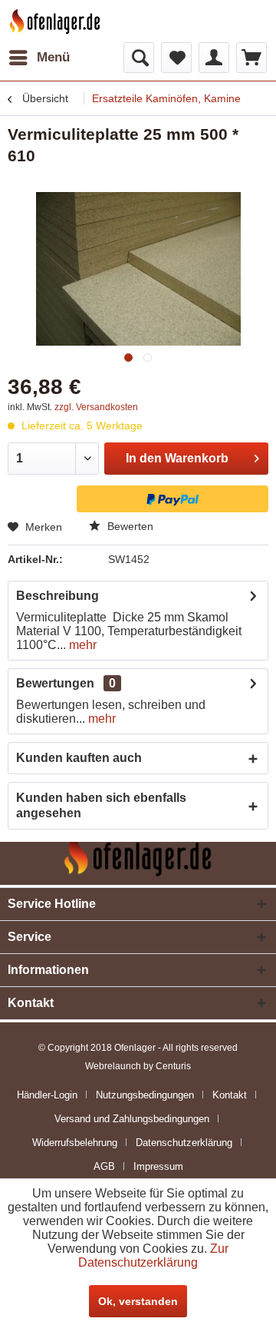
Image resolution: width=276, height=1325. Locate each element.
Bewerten (128, 526)
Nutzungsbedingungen (145, 1095)
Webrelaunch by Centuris (138, 1066)
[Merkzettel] (176, 57)
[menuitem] (38, 57)
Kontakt (229, 1095)
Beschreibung (57, 595)
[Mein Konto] (214, 57)
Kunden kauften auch (79, 757)
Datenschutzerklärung (184, 1142)
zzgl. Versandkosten (96, 407)
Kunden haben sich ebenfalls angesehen (101, 805)
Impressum (158, 1166)
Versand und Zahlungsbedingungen (131, 1119)
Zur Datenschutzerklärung (153, 1255)
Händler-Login (47, 1095)
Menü (53, 57)
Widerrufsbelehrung (74, 1142)
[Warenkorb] (251, 57)
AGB (104, 1166)
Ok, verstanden (138, 1301)
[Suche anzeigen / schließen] (138, 57)
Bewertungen (55, 683)
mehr (81, 644)
